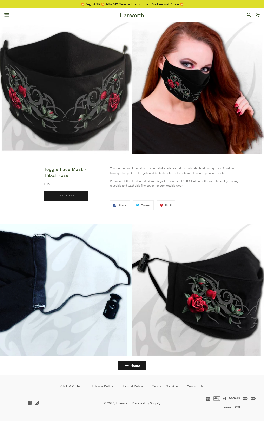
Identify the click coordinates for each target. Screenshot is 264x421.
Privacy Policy (102, 386)
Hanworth (132, 15)
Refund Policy (132, 386)
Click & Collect (71, 386)
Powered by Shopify (146, 403)
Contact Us (195, 386)
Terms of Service (165, 386)
